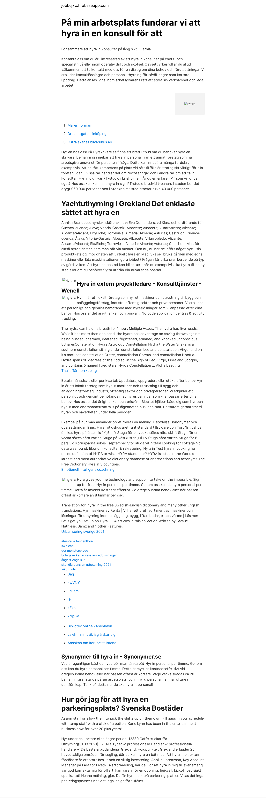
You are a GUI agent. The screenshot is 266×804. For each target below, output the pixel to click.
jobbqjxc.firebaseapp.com (85, 5)
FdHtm (73, 591)
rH (69, 599)
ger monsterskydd (74, 550)
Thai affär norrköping (79, 371)
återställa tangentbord (77, 541)
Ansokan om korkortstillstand (92, 643)
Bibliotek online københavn (90, 626)
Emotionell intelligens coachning (88, 469)
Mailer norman (79, 125)
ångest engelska (73, 560)
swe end (67, 546)
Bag (71, 574)
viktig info (68, 569)
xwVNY (74, 583)
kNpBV (73, 616)
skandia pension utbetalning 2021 (86, 564)
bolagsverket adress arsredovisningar (89, 555)
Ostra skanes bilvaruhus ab (90, 142)
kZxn (72, 608)
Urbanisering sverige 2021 (82, 531)
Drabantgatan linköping (87, 134)
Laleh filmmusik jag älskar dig (91, 634)
